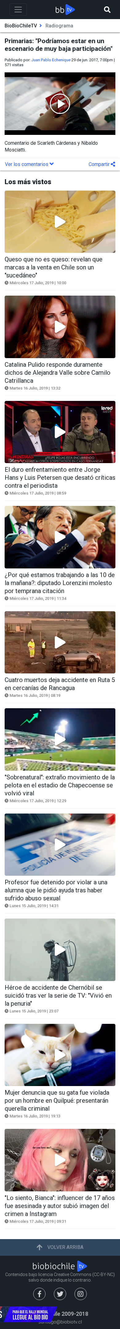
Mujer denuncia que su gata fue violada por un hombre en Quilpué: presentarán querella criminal (57, 1100)
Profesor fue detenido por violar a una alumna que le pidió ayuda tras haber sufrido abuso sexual (56, 890)
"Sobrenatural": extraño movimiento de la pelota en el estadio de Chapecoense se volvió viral (60, 785)
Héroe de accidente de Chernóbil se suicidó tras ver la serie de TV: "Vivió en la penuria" (58, 995)
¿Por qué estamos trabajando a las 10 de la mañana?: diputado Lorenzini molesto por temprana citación (60, 583)
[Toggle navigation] (18, 9)
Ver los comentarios (27, 164)
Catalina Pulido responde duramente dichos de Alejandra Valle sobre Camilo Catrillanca (57, 372)
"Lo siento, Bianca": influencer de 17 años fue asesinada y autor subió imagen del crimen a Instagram (60, 1206)
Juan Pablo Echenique (50, 60)
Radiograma (59, 26)
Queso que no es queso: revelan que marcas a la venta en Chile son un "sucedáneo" (53, 267)
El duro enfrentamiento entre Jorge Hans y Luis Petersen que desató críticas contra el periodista (60, 477)
